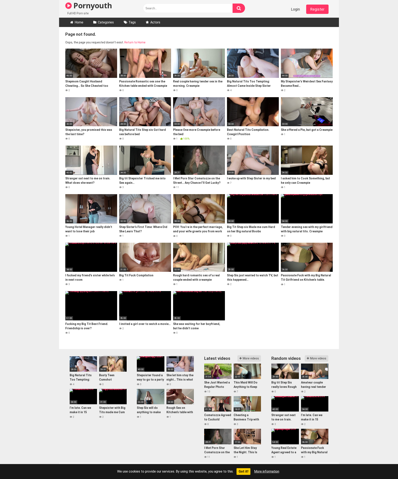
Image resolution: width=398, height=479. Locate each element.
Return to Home (135, 42)
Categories (106, 22)
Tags (132, 22)
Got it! (243, 471)
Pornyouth (92, 5)
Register (317, 9)
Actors (155, 22)
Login (295, 9)
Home (79, 22)
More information (266, 471)
